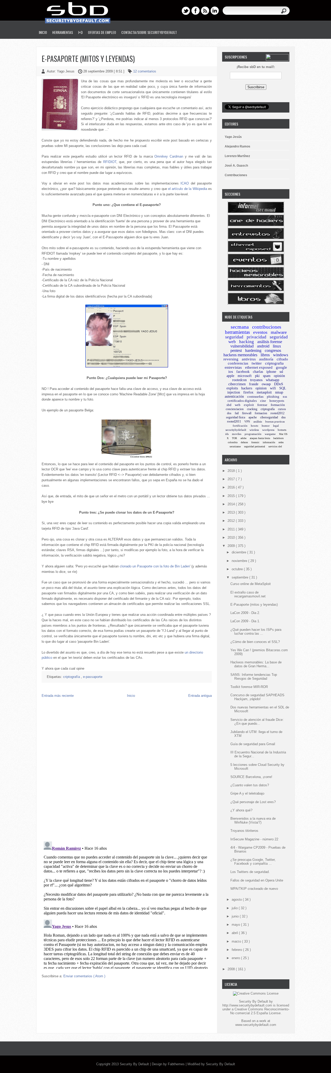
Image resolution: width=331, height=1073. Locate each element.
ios (230, 371)
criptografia (274, 363)
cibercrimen (237, 384)
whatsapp (272, 380)
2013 (232, 512)
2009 (232, 546)
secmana (240, 327)
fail (237, 413)
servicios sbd (275, 446)
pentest (236, 350)
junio (236, 916)
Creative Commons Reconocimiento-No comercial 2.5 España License (259, 1011)
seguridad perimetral (254, 446)
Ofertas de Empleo (102, 32)
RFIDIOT (109, 162)
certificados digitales (242, 401)
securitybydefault (235, 429)
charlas (258, 372)
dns (283, 417)
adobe (243, 438)
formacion (261, 413)
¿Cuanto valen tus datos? (249, 785)
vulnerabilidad (242, 346)
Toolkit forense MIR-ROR (249, 687)
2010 (232, 537)
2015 (232, 496)
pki (257, 376)
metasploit (264, 392)
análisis (257, 421)
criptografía (72, 677)
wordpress (268, 429)
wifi (273, 388)
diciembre (239, 552)
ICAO (184, 183)
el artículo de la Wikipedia (187, 189)
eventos (260, 332)
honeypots (276, 401)
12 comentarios (144, 71)
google (281, 367)
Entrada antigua (200, 696)
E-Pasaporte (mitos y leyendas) (88, 58)
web (237, 405)
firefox (248, 392)
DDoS (278, 384)
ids (227, 433)
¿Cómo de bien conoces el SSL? (255, 642)
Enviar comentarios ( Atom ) (84, 976)
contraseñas (255, 396)
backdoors (278, 438)
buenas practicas (275, 421)
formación (278, 405)
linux (277, 346)
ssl (281, 372)
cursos (282, 409)
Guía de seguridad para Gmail (252, 744)
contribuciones (266, 327)
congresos (273, 350)
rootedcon (239, 380)
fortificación (240, 425)
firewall (246, 413)
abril (235, 933)
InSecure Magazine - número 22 (254, 839)
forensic (255, 442)
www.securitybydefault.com (255, 1025)
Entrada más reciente (58, 696)
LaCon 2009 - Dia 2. (245, 613)
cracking (252, 409)
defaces (244, 442)
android (263, 346)
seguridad (234, 337)
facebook (243, 372)
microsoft (245, 376)
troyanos (256, 380)
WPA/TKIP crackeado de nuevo (254, 889)
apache (253, 417)
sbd (229, 405)
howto (254, 425)
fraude (253, 384)
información (269, 442)
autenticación (234, 396)
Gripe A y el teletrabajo (247, 793)
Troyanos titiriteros (244, 831)
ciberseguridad (269, 417)
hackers (246, 388)
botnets (282, 429)
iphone (271, 372)
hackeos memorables (240, 355)
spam (266, 376)
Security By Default (135, 1064)
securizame (235, 446)
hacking (246, 341)
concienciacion (235, 409)
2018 (232, 471)
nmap (279, 392)
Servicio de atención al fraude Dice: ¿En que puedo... (257, 722)
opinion (261, 388)
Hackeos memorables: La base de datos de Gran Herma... (256, 664)
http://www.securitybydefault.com (247, 1005)
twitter (257, 363)
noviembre (240, 561)
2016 (232, 487)
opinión (279, 376)
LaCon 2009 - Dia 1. (245, 621)
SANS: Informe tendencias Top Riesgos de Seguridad (253, 676)
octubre (238, 569)
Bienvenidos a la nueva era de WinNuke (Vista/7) (253, 820)
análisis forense (269, 341)
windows (280, 355)
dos (229, 413)
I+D (80, 32)
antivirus (249, 359)
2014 (232, 504)
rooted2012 (277, 413)
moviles (236, 433)
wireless (254, 429)
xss (285, 396)
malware (279, 332)
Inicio (43, 32)
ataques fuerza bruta (260, 438)
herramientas (237, 332)
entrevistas (233, 367)
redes (281, 442)
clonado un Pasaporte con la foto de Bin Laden (155, 566)
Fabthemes (177, 1064)
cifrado (282, 359)
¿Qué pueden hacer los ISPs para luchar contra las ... (255, 631)
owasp (266, 384)
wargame (270, 433)
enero (236, 958)
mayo (236, 925)
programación (253, 433)
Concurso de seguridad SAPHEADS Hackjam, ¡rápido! (257, 697)
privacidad (256, 337)
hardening (253, 350)
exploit (249, 405)
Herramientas (62, 32)
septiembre (240, 577)
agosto (237, 899)
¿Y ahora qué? (241, 810)
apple (230, 376)
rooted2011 (234, 421)
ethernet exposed (259, 367)
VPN (247, 421)
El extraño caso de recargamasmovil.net (248, 594)
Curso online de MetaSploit (250, 584)
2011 (232, 529)
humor (266, 425)
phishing (273, 396)
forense (262, 405)
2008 (232, 969)
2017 (232, 479)
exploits (232, 388)
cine (263, 401)
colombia (232, 442)
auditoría (266, 359)
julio (235, 908)
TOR (234, 438)
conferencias (238, 363)
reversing (230, 359)
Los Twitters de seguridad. (250, 872)
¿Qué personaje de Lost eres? (253, 802)
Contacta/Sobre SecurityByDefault (149, 32)
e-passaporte (92, 677)
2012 (232, 521)
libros (265, 355)
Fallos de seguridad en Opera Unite (256, 880)
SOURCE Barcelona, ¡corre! (251, 777)
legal (276, 425)
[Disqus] (127, 770)
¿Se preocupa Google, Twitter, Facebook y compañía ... (253, 861)
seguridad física (235, 417)
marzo (237, 941)
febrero (237, 950)
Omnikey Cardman (168, 156)
